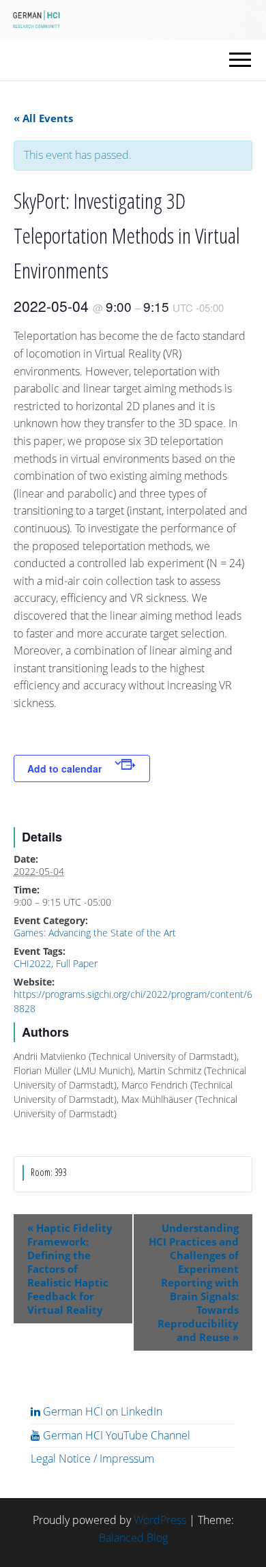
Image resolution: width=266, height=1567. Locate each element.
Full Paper (77, 963)
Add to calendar (64, 768)
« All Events (43, 118)
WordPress (160, 1519)
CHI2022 (32, 963)
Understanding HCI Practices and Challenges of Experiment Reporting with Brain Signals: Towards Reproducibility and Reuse (194, 1282)
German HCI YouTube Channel (115, 1435)
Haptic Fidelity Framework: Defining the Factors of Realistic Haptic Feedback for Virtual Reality (70, 1269)
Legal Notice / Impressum (92, 1458)
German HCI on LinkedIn (101, 1411)
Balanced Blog (133, 1537)
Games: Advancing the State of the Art (95, 932)
